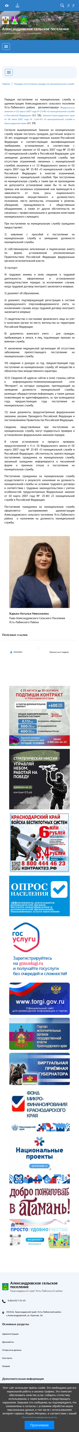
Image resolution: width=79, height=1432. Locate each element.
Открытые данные (11, 1350)
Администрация (10, 1333)
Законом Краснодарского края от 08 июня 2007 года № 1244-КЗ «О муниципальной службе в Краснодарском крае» (39, 119)
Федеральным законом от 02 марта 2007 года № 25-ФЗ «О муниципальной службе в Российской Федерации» (39, 111)
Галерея (6, 1366)
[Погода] (16, 651)
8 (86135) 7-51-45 (17, 1300)
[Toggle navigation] (6, 46)
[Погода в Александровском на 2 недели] (59, 652)
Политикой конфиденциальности (39, 1417)
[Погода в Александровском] (39, 648)
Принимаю (39, 1425)
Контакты (7, 1358)
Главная (6, 83)
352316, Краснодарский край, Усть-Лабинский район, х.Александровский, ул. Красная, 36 (34, 1313)
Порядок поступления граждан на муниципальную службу (44, 83)
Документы (8, 1342)
